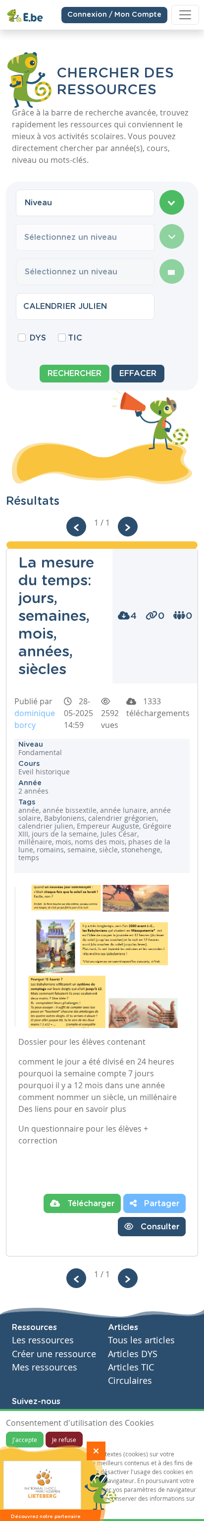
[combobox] (85, 203)
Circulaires (130, 1380)
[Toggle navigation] (185, 15)
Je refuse (64, 1440)
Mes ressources (44, 1367)
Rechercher (75, 374)
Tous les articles (141, 1340)
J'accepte (24, 1440)
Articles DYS (132, 1354)
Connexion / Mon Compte (114, 14)
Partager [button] (160, 1204)
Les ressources (43, 1340)
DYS (38, 338)
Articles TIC (131, 1367)
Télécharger (89, 1204)
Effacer (137, 374)
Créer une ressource (54, 1354)
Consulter (158, 1227)
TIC (75, 338)
